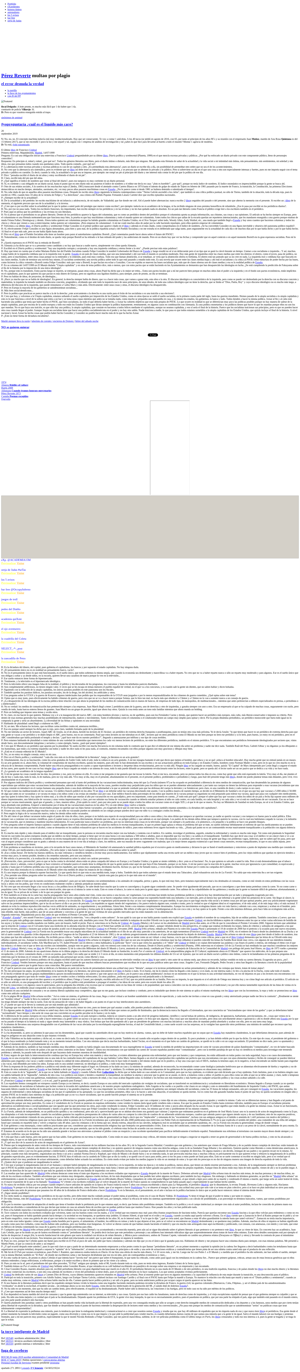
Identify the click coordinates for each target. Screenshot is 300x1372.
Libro (12, 987)
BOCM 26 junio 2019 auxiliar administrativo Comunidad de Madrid (35, 1357)
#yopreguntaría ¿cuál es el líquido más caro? (37, 124)
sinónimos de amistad (11, 117)
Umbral (33, 150)
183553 (9, 1341)
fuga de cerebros (14, 1350)
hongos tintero (15, 9)
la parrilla (12, 90)
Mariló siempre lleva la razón (15, 321)
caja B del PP (14, 96)
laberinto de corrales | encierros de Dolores (53, 321)
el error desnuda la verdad (22, 84)
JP (36, 1368)
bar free (11, 18)
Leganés (25, 1368)
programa (54, 1362)
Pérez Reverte (16, 75)
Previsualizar (8, 563)
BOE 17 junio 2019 (11, 1360)
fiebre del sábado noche (86, 321)
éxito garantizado (21, 144)
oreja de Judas (14, 20)
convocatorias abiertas (54, 1360)
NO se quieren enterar (15, 327)
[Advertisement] (150, 47)
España (111, 189)
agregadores (13, 12)
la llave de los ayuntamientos (22, 93)
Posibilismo (54, 1181)
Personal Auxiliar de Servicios (16, 1362)
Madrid (38, 152)
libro (13, 150)
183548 (9, 1338)
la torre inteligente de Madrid (25, 1332)
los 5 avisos (13, 15)
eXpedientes (14, 6)
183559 (9, 1343)
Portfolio (12, 3)
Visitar (20, 563)
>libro (287, 200)
